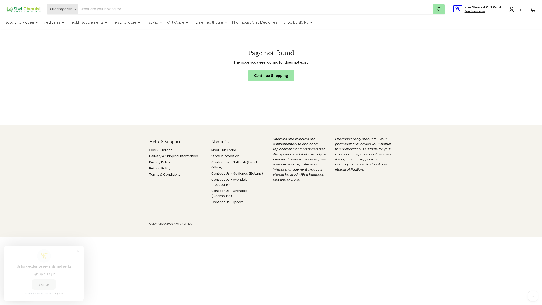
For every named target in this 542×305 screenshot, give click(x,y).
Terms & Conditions (164, 174)
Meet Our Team (223, 150)
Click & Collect (160, 150)
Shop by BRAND (296, 22)
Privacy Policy (159, 162)
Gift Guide (176, 22)
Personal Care (125, 22)
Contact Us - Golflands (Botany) (237, 173)
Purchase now (475, 11)
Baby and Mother (20, 22)
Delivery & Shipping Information (173, 156)
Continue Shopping (271, 75)
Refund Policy (159, 168)
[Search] (439, 9)
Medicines (52, 22)
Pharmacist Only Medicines (254, 22)
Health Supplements (87, 22)
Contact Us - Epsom (227, 202)
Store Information (225, 156)
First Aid (152, 22)
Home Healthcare (209, 22)
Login (519, 9)
